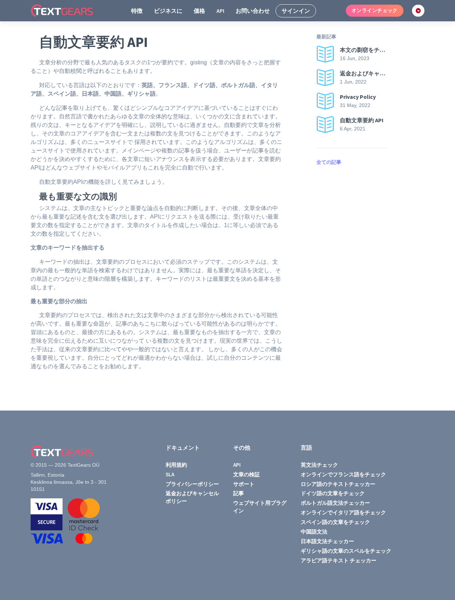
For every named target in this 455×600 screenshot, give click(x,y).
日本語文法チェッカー (327, 541)
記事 (238, 493)
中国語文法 (314, 531)
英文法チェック (319, 464)
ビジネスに (168, 10)
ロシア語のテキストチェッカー (338, 484)
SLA (170, 474)
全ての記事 (328, 162)
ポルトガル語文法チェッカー (335, 502)
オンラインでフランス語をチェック (343, 474)
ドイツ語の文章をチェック (333, 493)
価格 (199, 10)
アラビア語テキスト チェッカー (338, 560)
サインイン (296, 10)
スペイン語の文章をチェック (335, 522)
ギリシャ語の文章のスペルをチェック (346, 550)
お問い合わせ (253, 10)
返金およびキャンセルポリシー (192, 497)
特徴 (137, 10)
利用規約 (176, 464)
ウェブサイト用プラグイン (260, 506)
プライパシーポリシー (192, 484)
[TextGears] (67, 10)
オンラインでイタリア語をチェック (343, 512)
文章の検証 (246, 474)
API (220, 10)
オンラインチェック (375, 10)
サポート (244, 484)
